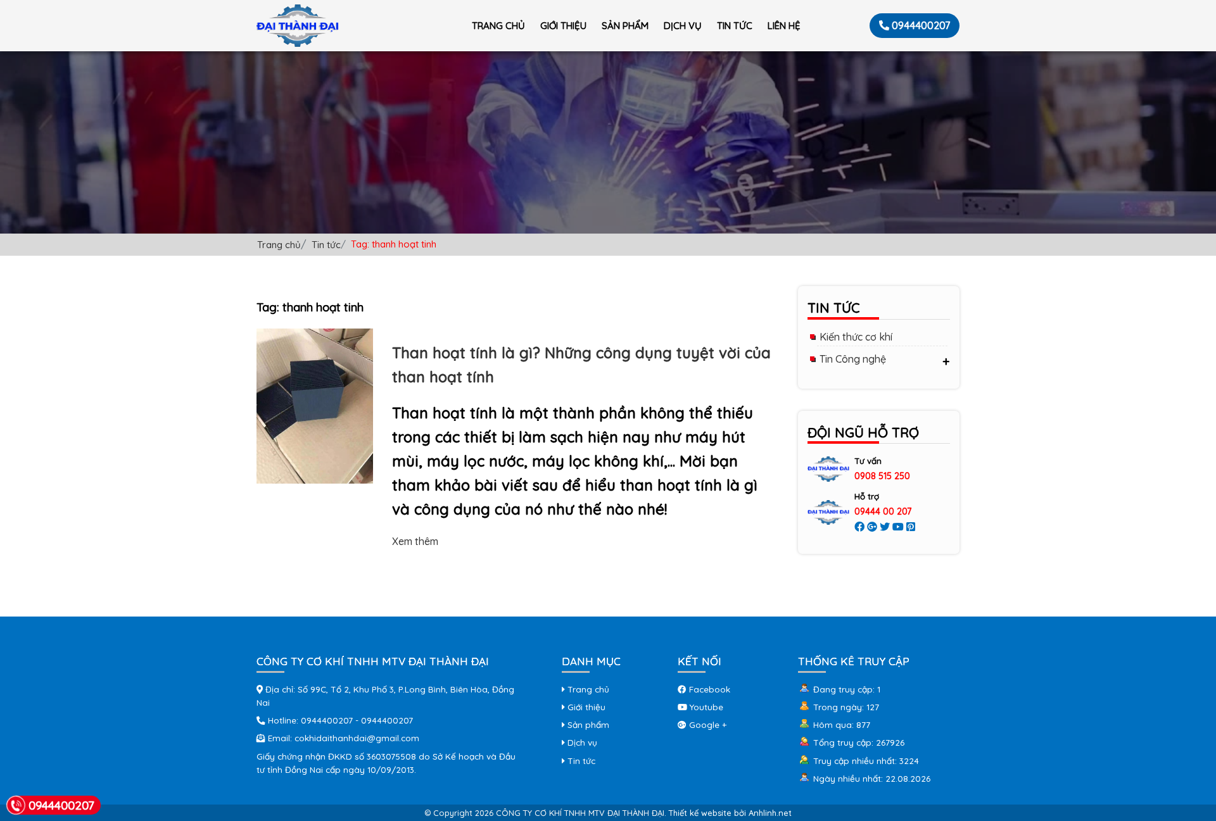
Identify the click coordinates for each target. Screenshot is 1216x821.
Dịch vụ (683, 26)
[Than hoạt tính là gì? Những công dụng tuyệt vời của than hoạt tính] (314, 405)
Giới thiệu (563, 26)
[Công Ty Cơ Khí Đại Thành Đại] (297, 25)
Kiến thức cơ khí (856, 336)
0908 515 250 (882, 476)
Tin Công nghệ (853, 359)
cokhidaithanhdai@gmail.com (356, 737)
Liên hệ (784, 26)
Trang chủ (498, 26)
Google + (706, 724)
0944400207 (921, 25)
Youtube (705, 706)
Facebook (708, 689)
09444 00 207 (882, 511)
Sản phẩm (625, 26)
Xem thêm (415, 541)
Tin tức (734, 26)
